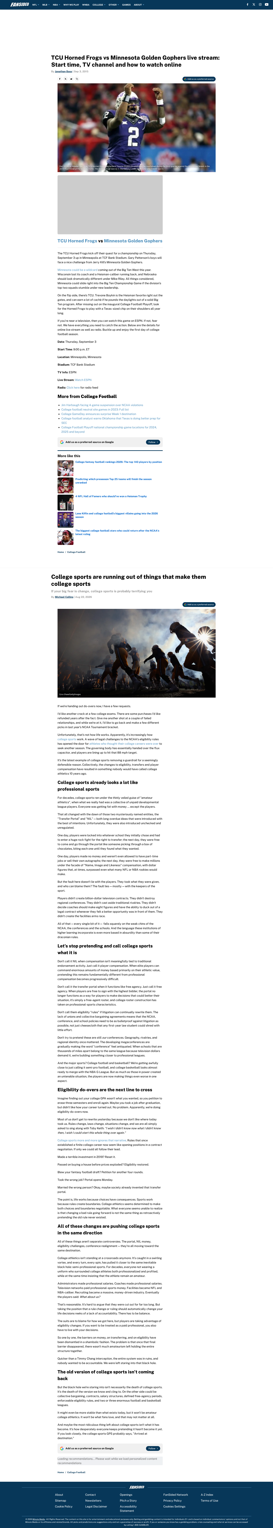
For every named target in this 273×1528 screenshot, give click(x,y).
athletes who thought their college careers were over (124, 743)
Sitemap (60, 1500)
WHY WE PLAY (71, 4)
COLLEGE (98, 4)
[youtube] (267, 4)
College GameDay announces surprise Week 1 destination (98, 414)
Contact (90, 1494)
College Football (76, 552)
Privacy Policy (172, 1500)
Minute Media (39, 1519)
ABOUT (138, 4)
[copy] (77, 79)
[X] (254, 4)
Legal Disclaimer (96, 1506)
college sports (67, 739)
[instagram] (260, 4)
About (59, 1494)
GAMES (126, 4)
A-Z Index (207, 1494)
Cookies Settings (174, 1506)
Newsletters (93, 1500)
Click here (73, 387)
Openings (126, 1494)
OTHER (113, 4)
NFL (34, 4)
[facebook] (247, 4)
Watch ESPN (83, 380)
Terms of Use (209, 1500)
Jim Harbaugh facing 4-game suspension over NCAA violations (102, 405)
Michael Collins (64, 597)
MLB (44, 4)
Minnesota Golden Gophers (133, 240)
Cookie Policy (64, 1506)
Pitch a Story (128, 1500)
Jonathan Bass (63, 71)
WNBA (85, 4)
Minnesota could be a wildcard (78, 269)
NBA (55, 4)
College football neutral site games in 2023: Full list (95, 409)
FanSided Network (175, 1494)
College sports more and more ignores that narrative (92, 1140)
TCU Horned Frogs (77, 240)
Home (61, 552)
